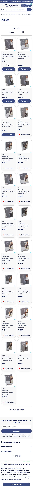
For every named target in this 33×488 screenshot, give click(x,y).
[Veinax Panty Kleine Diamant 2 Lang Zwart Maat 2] (8, 213)
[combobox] (14, 9)
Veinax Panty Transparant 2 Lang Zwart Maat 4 (7, 258)
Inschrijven (16, 431)
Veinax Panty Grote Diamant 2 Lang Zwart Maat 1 (24, 124)
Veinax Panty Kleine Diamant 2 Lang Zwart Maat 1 (24, 358)
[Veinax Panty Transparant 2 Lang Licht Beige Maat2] (24, 146)
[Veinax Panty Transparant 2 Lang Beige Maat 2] (24, 179)
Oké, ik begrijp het (16, 484)
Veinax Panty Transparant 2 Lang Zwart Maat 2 (7, 124)
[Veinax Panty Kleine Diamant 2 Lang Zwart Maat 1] (24, 346)
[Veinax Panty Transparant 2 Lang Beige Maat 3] (24, 44)
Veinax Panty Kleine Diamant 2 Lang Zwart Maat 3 (8, 191)
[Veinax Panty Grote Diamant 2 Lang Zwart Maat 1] (24, 112)
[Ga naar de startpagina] (11, 5)
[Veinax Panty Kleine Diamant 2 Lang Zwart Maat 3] (8, 179)
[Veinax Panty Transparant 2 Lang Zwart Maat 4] (8, 246)
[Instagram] (16, 456)
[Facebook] (13, 456)
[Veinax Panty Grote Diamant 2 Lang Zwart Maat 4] (8, 80)
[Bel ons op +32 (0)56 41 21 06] (19, 5)
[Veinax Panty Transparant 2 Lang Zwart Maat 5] (8, 146)
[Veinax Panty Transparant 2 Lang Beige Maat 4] (8, 380)
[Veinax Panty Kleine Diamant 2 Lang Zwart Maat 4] (24, 80)
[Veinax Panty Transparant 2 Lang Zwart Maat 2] (8, 112)
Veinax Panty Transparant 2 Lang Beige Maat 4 (7, 392)
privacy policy (26, 436)
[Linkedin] (20, 456)
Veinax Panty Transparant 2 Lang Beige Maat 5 (7, 292)
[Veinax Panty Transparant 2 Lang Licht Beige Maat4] (8, 346)
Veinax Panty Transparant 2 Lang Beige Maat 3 (23, 56)
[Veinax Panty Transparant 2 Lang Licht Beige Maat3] (24, 213)
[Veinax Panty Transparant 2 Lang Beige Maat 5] (8, 279)
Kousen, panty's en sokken (24, 14)
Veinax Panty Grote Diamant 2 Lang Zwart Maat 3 (8, 56)
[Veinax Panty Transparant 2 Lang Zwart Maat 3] (24, 246)
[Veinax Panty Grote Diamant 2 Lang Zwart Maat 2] (24, 279)
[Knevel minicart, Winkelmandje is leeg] (23, 5)
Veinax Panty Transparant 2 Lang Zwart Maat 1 (7, 325)
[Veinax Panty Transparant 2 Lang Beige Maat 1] (24, 313)
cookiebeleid (17, 479)
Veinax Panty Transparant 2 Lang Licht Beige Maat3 (23, 225)
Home (2, 14)
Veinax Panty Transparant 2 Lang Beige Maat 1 (23, 325)
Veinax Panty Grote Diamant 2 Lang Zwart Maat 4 (8, 92)
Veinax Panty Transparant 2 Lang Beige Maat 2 (23, 191)
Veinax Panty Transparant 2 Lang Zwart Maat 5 (7, 158)
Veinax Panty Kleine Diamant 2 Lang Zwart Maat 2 (8, 225)
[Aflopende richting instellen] (23, 32)
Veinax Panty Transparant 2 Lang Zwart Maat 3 (23, 258)
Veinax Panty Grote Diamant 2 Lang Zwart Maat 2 (24, 292)
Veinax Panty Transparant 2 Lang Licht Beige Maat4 (7, 358)
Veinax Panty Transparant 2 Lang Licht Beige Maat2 (23, 158)
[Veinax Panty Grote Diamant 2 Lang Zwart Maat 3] (8, 44)
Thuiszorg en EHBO (11, 14)
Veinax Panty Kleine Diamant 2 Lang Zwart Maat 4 (24, 92)
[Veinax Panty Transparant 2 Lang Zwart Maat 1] (8, 313)
